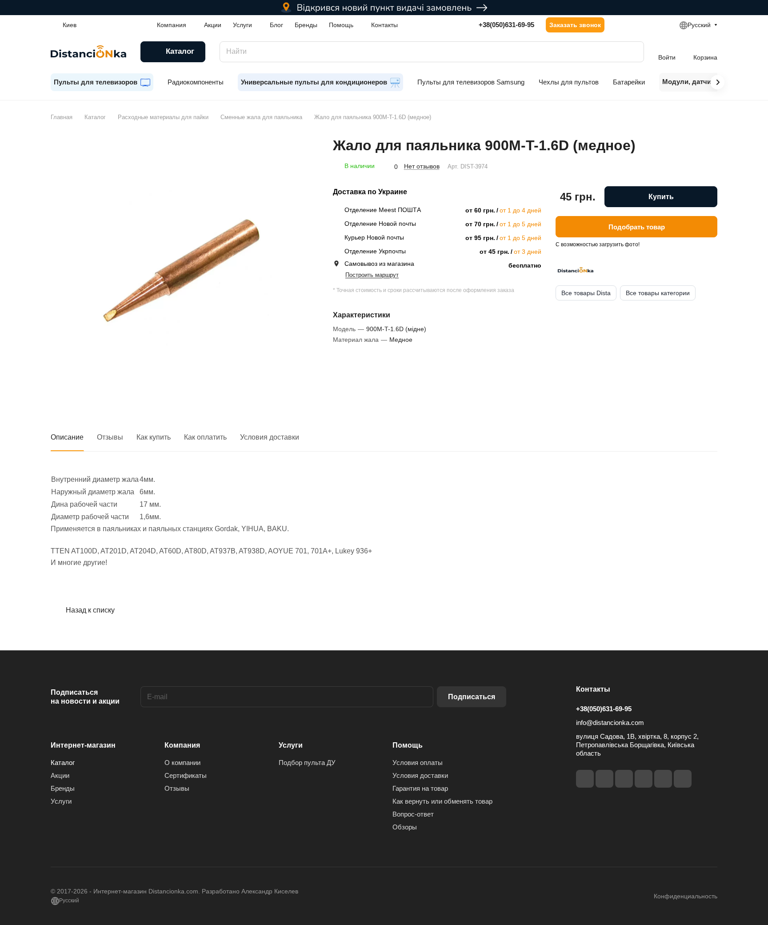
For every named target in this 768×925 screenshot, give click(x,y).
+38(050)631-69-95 (506, 24)
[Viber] (663, 779)
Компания (182, 745)
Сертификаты (185, 775)
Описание (67, 437)
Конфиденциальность (685, 896)
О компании (182, 762)
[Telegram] (624, 779)
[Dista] (575, 270)
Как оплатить (205, 437)
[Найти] (633, 51)
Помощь (407, 745)
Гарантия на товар (420, 788)
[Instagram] (604, 779)
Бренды (63, 788)
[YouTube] (643, 779)
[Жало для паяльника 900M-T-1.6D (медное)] (183, 269)
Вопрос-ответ (413, 814)
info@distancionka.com (610, 722)
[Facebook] (585, 779)
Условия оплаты (417, 762)
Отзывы (110, 437)
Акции (60, 775)
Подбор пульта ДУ (307, 762)
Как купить (153, 437)
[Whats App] (683, 779)
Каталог (63, 762)
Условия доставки (269, 437)
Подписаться (471, 697)
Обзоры (404, 827)
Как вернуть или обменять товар (442, 801)
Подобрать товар (636, 226)
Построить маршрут (372, 275)
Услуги (61, 801)
